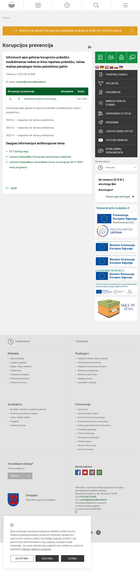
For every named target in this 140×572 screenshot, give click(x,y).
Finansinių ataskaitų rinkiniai (24, 413)
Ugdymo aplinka (18, 362)
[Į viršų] (98, 532)
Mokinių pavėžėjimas (88, 370)
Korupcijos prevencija (88, 437)
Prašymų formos (116, 74)
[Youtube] (85, 472)
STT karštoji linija (18, 151)
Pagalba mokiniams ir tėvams (92, 366)
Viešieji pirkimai (18, 425)
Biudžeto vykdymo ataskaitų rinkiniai (28, 409)
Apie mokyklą (17, 358)
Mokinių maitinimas (87, 374)
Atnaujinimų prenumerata (114, 151)
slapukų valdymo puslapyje (36, 549)
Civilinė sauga (84, 441)
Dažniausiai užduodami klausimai (94, 425)
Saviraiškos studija (118, 113)
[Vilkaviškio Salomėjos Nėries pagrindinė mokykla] (11, 4)
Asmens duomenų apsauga (91, 417)
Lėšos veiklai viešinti (20, 417)
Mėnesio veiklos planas (116, 103)
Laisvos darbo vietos (119, 131)
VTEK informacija (86, 433)
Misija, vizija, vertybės (20, 366)
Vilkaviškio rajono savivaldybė (40, 499)
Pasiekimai (112, 122)
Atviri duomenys (86, 449)
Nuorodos (83, 409)
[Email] (99, 472)
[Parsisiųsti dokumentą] (10, 99)
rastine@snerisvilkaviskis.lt (31, 81)
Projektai (112, 83)
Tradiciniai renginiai (19, 374)
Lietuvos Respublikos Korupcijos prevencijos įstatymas (40, 156)
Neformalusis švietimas (89, 362)
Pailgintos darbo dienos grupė (93, 358)
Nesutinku (47, 558)
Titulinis (6, 18)
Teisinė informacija (87, 445)
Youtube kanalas (117, 140)
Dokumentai (113, 92)
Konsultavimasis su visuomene (93, 421)
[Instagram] (92, 472)
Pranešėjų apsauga (87, 429)
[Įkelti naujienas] (38, 5)
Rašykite (14, 476)
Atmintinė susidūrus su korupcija (40, 99)
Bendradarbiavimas (19, 378)
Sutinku (72, 558)
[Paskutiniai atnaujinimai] (67, 5)
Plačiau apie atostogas (118, 196)
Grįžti (14, 188)
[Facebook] (78, 472)
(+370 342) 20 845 (87, 496)
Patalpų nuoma (85, 378)
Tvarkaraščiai (22, 341)
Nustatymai (22, 558)
